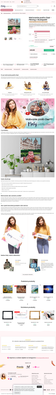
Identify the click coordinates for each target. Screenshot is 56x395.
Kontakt (13, 1)
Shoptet (53, 393)
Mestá (34, 26)
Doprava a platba (6, 1)
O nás (2, 1)
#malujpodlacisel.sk (42, 358)
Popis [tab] (2, 69)
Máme (34, 63)
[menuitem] (6, 10)
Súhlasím (39, 386)
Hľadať (38, 6)
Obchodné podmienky (35, 382)
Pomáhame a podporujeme (48, 379)
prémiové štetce (22, 64)
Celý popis (31, 27)
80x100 (36, 37)
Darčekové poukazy (35, 375)
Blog (10, 1)
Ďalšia (53, 10)
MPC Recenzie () (17, 69)
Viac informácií (31, 390)
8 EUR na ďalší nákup (35, 376)
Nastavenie (17, 392)
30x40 (36, 31)
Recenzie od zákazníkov (48, 382)
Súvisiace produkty (25, 69)
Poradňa (45, 378)
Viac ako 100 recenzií (33, 58)
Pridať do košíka (50, 50)
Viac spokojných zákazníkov (28, 274)
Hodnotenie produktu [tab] (8, 69)
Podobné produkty (33, 69)
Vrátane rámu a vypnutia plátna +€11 (41, 39)
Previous (1, 293)
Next (53, 265)
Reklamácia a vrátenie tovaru (36, 379)
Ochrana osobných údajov (36, 383)
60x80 (36, 35)
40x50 (36, 33)
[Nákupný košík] (54, 6)
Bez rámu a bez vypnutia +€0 (39, 41)
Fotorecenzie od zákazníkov (48, 383)
